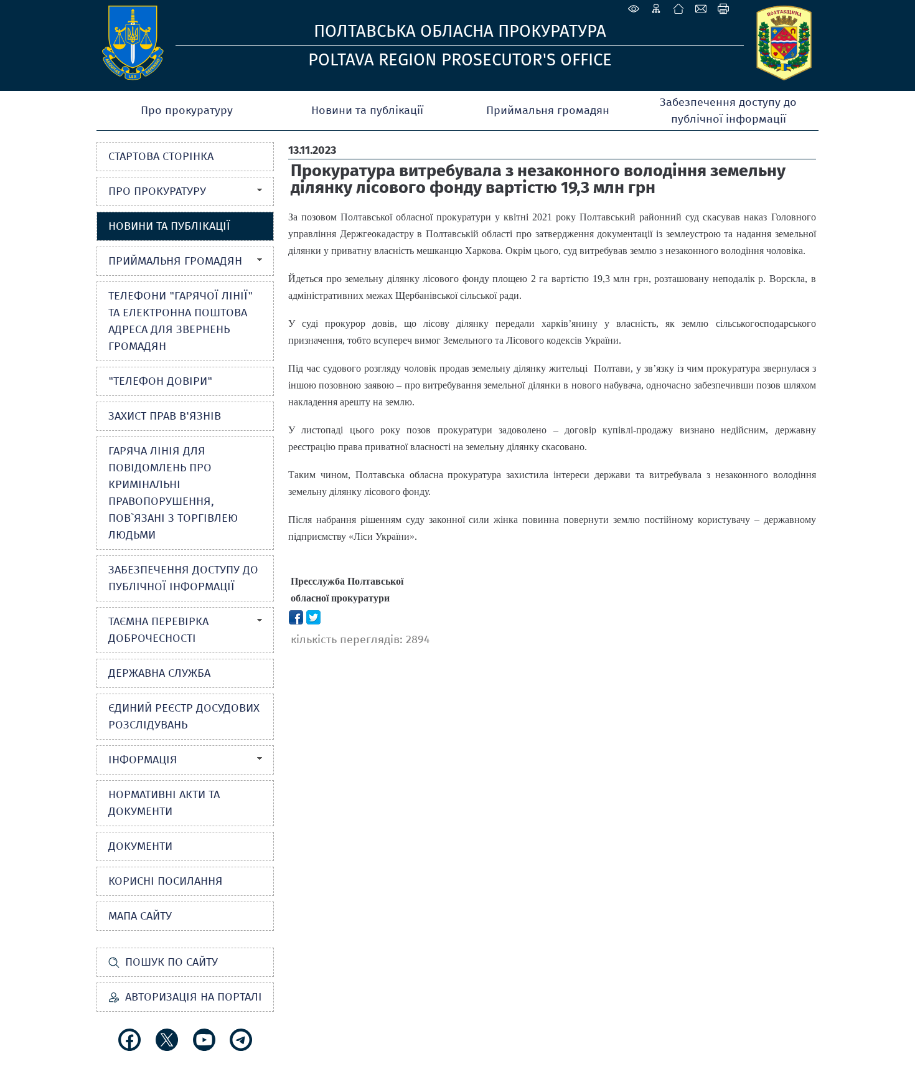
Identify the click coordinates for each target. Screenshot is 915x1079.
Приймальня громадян (547, 110)
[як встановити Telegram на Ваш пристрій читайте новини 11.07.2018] (241, 1040)
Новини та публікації (367, 110)
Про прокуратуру (187, 110)
